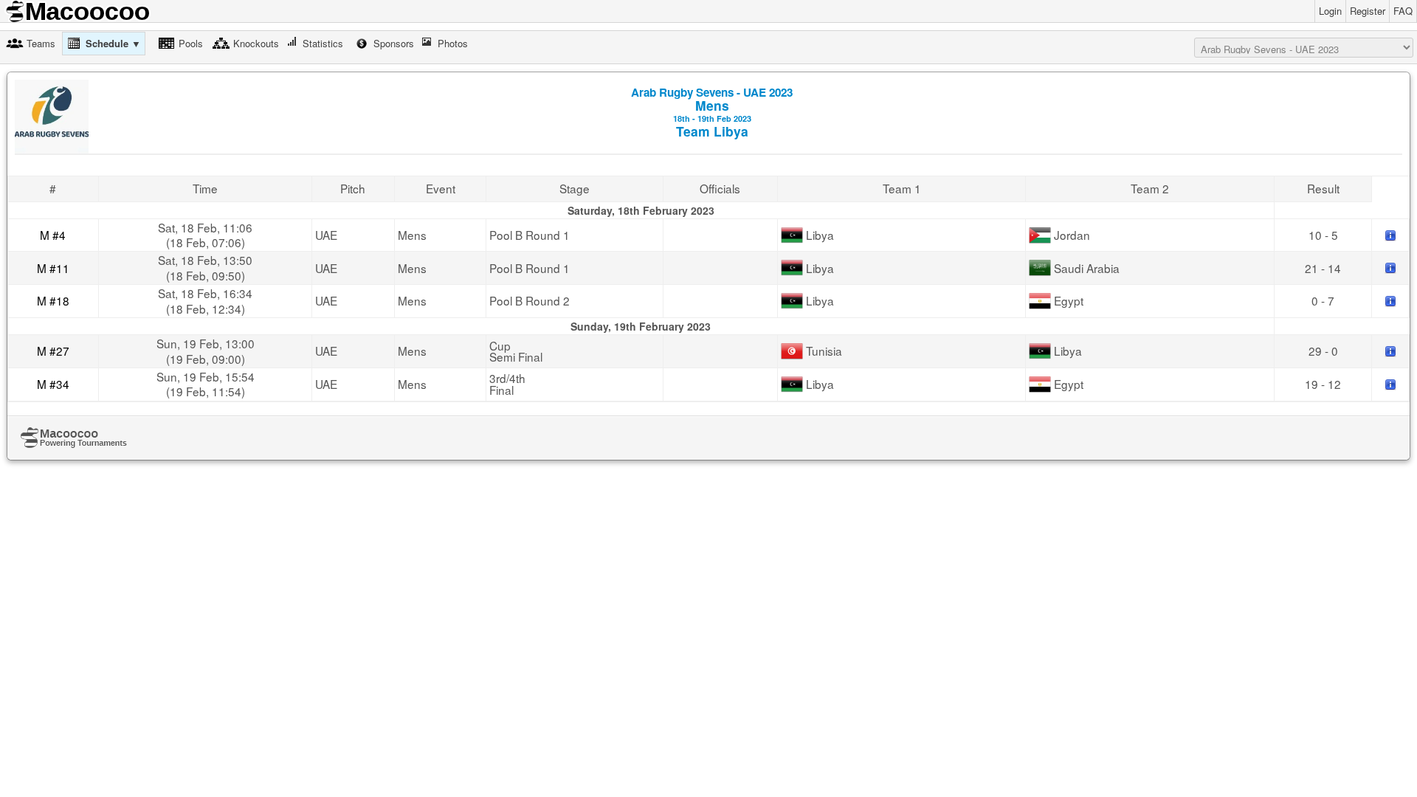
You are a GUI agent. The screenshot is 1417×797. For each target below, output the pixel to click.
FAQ (1403, 11)
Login (1330, 11)
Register (1367, 11)
